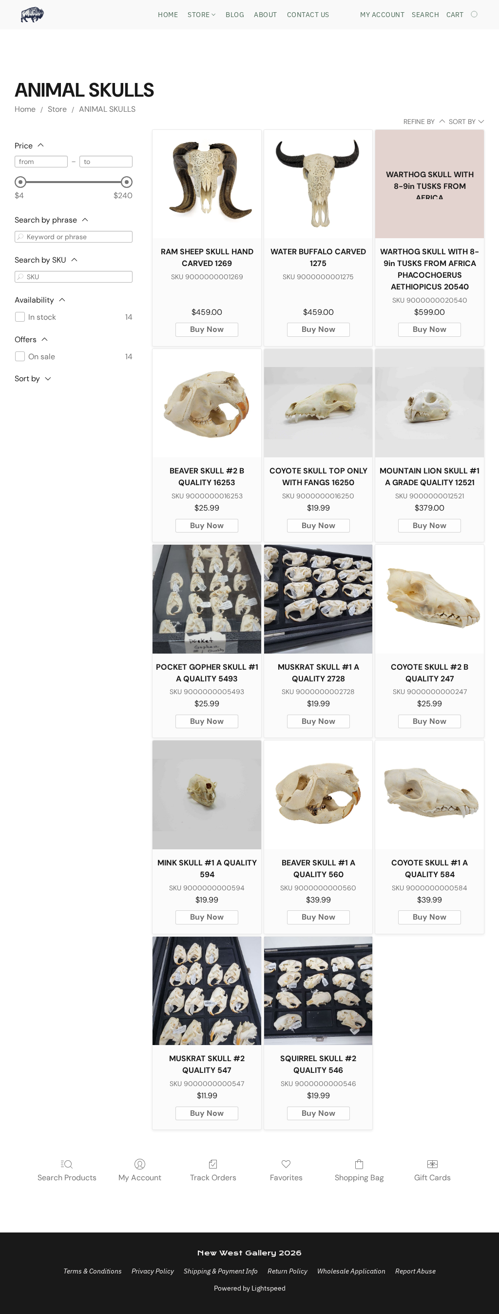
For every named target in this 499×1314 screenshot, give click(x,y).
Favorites (286, 1177)
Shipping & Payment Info (221, 1271)
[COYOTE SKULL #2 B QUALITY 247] (429, 599)
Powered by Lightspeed (250, 1288)
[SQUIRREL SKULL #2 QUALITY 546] (318, 991)
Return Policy (287, 1271)
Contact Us (308, 14)
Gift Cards (432, 1177)
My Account (139, 1177)
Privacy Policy (153, 1271)
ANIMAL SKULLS (107, 109)
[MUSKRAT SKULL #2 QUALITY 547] (207, 991)
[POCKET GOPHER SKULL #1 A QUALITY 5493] (207, 599)
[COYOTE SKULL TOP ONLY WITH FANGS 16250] (318, 403)
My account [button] (382, 14)
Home (168, 14)
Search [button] (425, 14)
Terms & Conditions (92, 1271)
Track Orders (213, 1177)
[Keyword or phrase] (20, 236)
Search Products (67, 1177)
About (265, 14)
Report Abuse (415, 1271)
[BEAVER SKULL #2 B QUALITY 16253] (207, 403)
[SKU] (20, 276)
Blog (235, 14)
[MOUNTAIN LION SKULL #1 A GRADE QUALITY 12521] (429, 403)
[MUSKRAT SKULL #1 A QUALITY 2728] (318, 599)
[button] (32, 14)
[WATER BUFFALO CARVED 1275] (318, 184)
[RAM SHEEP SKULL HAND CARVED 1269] (207, 184)
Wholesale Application (351, 1271)
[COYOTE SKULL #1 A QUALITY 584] (429, 794)
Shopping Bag (359, 1177)
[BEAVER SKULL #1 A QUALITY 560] (318, 794)
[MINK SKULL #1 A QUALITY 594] (207, 794)
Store (199, 14)
